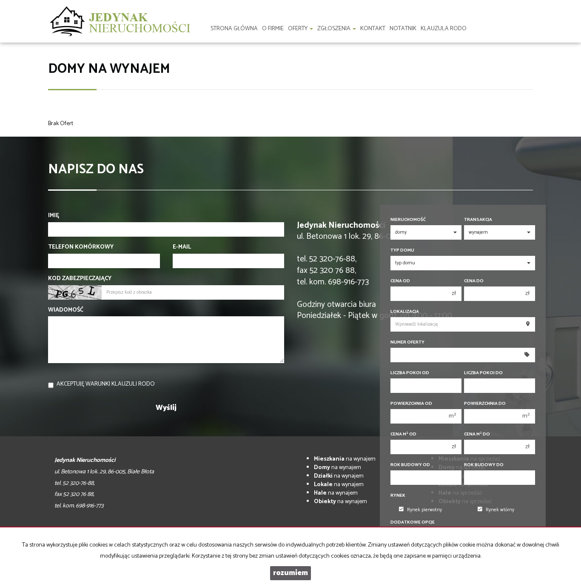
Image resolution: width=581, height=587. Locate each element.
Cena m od (403, 434)
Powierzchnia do (485, 404)
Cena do (474, 281)
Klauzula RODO (444, 29)
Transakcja (478, 220)
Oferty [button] (298, 29)
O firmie (273, 29)
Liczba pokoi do (483, 373)
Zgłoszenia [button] (334, 29)
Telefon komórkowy (81, 247)
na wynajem (345, 459)
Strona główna (234, 29)
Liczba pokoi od (409, 373)
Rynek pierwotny (424, 510)
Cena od (400, 281)
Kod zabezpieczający (79, 279)
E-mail (182, 247)
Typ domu (402, 250)
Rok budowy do (484, 465)
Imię (53, 216)
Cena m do (477, 434)
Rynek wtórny (500, 510)
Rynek (397, 496)
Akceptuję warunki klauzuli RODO (106, 384)
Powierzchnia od (411, 404)
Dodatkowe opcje (412, 522)
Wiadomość (65, 310)
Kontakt (372, 29)
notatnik (403, 29)
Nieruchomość (408, 220)
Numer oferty (407, 342)
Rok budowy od (410, 465)
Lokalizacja (404, 312)
